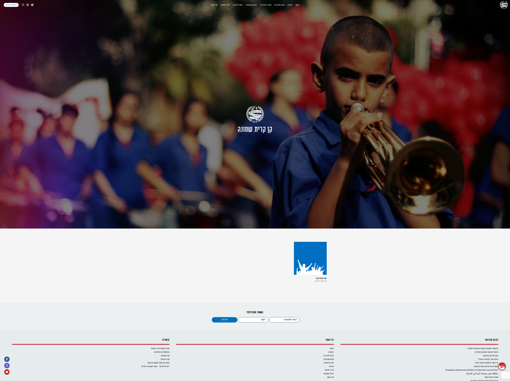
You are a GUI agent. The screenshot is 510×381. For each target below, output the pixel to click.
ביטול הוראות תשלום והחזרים (486, 352)
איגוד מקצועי (328, 373)
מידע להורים (329, 363)
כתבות (331, 352)
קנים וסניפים (279, 5)
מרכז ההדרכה (265, 5)
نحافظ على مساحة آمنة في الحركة (482, 373)
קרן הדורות (165, 359)
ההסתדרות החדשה (161, 352)
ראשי (297, 5)
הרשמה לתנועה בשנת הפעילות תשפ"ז (482, 348)
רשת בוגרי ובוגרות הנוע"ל (488, 359)
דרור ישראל (225, 5)
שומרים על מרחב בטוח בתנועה (486, 366)
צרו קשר (214, 5)
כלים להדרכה (328, 356)
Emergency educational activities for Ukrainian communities (471, 370)
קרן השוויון (165, 356)
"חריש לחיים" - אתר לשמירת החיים (155, 366)
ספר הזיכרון (237, 5)
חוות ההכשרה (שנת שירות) (158, 363)
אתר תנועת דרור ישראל (160, 348)
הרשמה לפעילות (11, 5)
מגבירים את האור (491, 377)
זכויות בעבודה (251, 5)
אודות (290, 5)
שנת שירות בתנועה (490, 356)
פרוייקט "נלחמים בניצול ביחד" (486, 363)
